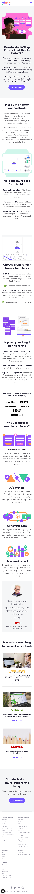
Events (3, 856)
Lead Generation (22, 842)
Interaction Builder (7, 828)
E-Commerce (21, 824)
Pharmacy (20, 828)
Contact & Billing (6, 875)
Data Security (5, 873)
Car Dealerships (22, 822)
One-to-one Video (7, 830)
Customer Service (23, 838)
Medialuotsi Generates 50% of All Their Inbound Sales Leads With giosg (17, 678)
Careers (4, 869)
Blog (3, 852)
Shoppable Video (7, 832)
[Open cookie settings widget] (3, 891)
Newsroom (5, 871)
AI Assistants (5, 822)
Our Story (4, 865)
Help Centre (21, 852)
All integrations (6, 842)
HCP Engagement (23, 846)
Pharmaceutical (22, 826)
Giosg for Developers (24, 854)
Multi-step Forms (6, 837)
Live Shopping (22, 844)
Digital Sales (21, 840)
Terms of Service (6, 878)
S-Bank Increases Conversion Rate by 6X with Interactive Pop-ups (17, 715)
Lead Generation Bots (8, 835)
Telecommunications (24, 832)
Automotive (21, 820)
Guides (4, 854)
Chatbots (4, 824)
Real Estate (21, 830)
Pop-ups (4, 826)
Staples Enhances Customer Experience (17, 752)
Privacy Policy (5, 880)
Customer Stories (7, 859)
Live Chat (4, 820)
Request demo (16, 87)
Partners (4, 867)
